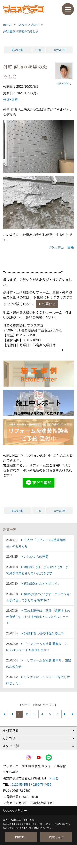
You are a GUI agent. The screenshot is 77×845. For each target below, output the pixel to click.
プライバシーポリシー (42, 823)
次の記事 (60, 50)
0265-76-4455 (42, 784)
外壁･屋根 (10, 99)
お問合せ (48, 304)
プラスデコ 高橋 (61, 247)
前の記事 (17, 50)
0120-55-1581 (21, 784)
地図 (55, 778)
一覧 (38, 50)
